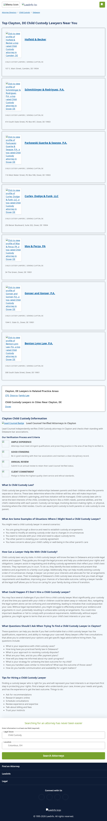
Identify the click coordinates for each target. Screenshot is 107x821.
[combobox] (53, 735)
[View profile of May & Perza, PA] (13, 249)
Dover (8, 406)
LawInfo (6, 773)
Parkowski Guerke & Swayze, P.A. (46, 143)
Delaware (36, 12)
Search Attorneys (53, 755)
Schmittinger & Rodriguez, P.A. (44, 89)
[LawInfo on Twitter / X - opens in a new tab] (49, 797)
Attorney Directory (9, 12)
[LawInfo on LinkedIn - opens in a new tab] (65, 797)
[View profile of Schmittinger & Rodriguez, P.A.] (13, 96)
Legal (5, 781)
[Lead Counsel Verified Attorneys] (13, 423)
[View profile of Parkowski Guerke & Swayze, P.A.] (13, 149)
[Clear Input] (101, 735)
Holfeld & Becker (35, 39)
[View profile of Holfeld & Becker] (13, 44)
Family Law (24, 395)
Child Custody (24, 12)
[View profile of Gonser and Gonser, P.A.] (13, 298)
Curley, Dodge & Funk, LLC (41, 196)
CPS (7, 395)
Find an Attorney (11, 766)
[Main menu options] (11, 5)
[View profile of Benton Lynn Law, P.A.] (13, 348)
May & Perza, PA (35, 246)
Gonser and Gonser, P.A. (40, 293)
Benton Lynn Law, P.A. (39, 343)
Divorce (14, 395)
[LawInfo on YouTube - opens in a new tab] (57, 797)
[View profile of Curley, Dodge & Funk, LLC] (13, 201)
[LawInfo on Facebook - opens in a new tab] (41, 797)
